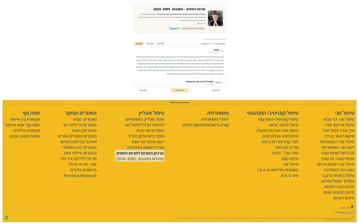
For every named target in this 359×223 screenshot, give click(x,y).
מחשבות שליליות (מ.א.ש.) (277, 169)
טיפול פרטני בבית (150, 130)
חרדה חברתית (286, 147)
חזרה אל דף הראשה (346, 208)
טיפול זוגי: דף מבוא (339, 119)
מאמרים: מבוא (85, 119)
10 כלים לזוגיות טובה (337, 153)
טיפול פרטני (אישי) (283, 125)
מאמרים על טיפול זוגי (80, 125)
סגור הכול (149, 43)
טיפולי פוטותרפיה (215, 119)
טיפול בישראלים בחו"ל (146, 136)
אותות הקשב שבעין (24, 136)
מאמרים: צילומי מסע (80, 153)
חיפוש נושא (139, 44)
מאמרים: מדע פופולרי (79, 147)
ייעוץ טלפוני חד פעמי (147, 141)
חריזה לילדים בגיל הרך (78, 158)
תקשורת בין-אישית (25, 119)
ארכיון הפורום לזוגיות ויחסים (140, 153)
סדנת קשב (289, 158)
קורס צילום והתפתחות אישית (206, 125)
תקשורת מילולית (26, 130)
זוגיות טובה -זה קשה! (337, 158)
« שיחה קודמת (216, 90)
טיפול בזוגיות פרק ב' (338, 175)
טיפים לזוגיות (343, 198)
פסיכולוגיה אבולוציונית (280, 136)
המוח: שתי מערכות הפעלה (277, 130)
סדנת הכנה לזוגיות (339, 186)
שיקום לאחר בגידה (339, 136)
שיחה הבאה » (143, 90)
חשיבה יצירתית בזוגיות (78, 141)
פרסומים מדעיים (83, 169)
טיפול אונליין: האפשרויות (144, 119)
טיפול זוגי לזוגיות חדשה (335, 164)
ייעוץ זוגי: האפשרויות (337, 147)
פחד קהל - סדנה (285, 153)
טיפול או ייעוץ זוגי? (339, 125)
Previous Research (80, 175)
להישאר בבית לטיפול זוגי (144, 125)
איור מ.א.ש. (289, 175)
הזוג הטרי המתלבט (339, 169)
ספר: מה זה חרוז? (82, 164)
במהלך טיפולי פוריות (337, 181)
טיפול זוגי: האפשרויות (337, 141)
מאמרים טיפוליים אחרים (77, 136)
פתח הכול (160, 43)
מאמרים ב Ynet (84, 130)
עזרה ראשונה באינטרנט (145, 147)
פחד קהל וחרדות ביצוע (280, 141)
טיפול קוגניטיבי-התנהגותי (278, 119)
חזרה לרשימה (179, 90)
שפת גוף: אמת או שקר (22, 125)
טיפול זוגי (290, 164)
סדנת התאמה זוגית (338, 192)
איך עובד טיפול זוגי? (338, 130)
